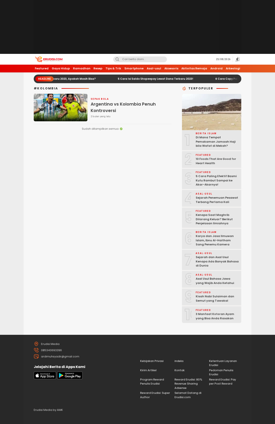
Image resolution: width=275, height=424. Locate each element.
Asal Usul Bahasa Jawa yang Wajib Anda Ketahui (215, 281)
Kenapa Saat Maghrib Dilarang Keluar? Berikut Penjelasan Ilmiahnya (214, 219)
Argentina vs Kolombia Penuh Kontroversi (123, 107)
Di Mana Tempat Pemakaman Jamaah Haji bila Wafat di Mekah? (216, 141)
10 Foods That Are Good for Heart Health (216, 161)
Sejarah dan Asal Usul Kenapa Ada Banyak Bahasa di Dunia (217, 261)
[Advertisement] (137, 27)
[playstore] (69, 378)
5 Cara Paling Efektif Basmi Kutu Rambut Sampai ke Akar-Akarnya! (216, 180)
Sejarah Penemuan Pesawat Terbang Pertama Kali (217, 200)
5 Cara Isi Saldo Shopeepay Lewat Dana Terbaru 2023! (147, 79)
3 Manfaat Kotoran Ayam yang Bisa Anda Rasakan (215, 316)
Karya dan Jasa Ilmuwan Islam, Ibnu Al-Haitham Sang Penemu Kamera (215, 240)
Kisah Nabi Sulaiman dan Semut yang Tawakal (215, 298)
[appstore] (45, 378)
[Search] (117, 59)
